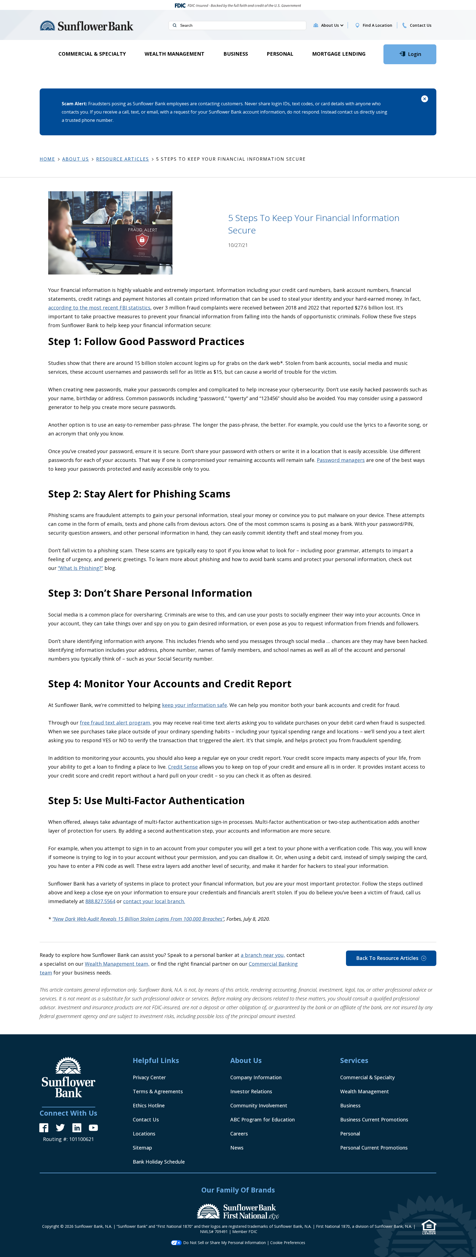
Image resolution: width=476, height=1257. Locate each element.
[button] (332, 25)
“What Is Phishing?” (80, 568)
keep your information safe (194, 705)
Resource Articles (122, 159)
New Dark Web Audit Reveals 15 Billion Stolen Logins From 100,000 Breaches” (139, 919)
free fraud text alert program (115, 722)
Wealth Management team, (117, 963)
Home (47, 159)
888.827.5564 (100, 901)
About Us (75, 159)
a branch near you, (263, 955)
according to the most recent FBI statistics (99, 307)
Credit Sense (183, 766)
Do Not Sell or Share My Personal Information (224, 1242)
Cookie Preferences (287, 1242)
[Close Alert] (425, 99)
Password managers (341, 460)
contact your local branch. (154, 901)
